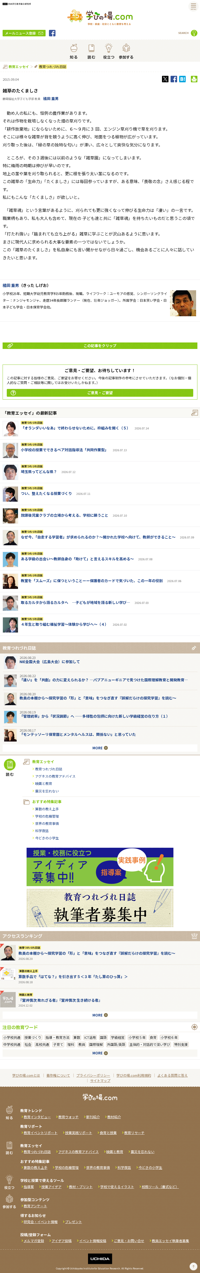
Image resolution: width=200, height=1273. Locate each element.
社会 (27, 1044)
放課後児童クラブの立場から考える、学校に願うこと (64, 515)
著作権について (58, 1075)
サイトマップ (100, 1080)
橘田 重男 (51, 98)
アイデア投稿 (62, 1240)
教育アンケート (35, 1205)
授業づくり (32, 1037)
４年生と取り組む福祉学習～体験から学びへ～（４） (64, 624)
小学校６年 (169, 1037)
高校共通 (42, 1044)
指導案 (29, 1186)
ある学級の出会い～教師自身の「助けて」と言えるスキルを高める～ (77, 558)
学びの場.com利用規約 (133, 1075)
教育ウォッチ (68, 1116)
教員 (81, 1044)
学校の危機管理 (47, 816)
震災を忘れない (47, 791)
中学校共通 (11, 1044)
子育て (58, 1044)
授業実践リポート (78, 1132)
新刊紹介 (93, 1116)
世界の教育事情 (47, 823)
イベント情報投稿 (92, 1240)
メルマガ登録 (34, 1240)
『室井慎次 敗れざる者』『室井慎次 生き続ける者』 (60, 1000)
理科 (70, 1044)
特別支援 (181, 1044)
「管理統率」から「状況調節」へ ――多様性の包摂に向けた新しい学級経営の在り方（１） (95, 716)
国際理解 (96, 1044)
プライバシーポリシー (93, 1075)
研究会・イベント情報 (41, 1221)
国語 (103, 1037)
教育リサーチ (134, 1132)
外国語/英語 (116, 1044)
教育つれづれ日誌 (52, 66)
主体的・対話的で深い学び (149, 1044)
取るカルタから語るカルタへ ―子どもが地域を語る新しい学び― (75, 602)
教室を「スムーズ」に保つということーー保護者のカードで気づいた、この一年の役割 (92, 580)
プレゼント (73, 1221)
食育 (153, 1037)
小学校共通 (11, 1037)
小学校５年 (137, 1037)
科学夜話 (42, 830)
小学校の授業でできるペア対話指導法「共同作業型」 (64, 449)
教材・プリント (81, 1186)
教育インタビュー (37, 1116)
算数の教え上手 (47, 808)
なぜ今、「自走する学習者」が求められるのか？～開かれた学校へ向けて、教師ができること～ (98, 537)
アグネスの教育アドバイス (55, 776)
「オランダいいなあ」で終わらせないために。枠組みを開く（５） (75, 427)
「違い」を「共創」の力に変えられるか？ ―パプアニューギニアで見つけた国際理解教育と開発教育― (104, 679)
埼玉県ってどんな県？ (39, 471)
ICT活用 (90, 1037)
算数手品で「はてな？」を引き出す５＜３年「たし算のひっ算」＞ (73, 976)
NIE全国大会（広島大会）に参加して (50, 661)
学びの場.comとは (26, 1075)
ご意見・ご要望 (100, 392)
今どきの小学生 (47, 838)
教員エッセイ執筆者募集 (170, 1240)
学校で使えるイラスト (117, 1186)
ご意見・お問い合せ (129, 1240)
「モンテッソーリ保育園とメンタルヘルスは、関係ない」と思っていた (78, 734)
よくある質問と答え (172, 1075)
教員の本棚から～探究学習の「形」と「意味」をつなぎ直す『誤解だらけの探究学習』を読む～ (98, 698)
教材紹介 (114, 1116)
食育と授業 (108, 1132)
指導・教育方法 (57, 1037)
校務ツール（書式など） (160, 1186)
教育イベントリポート (41, 1132)
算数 (76, 1037)
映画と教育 (43, 783)
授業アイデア (51, 1186)
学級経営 (117, 1037)
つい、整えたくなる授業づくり (46, 493)
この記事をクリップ (100, 345)
